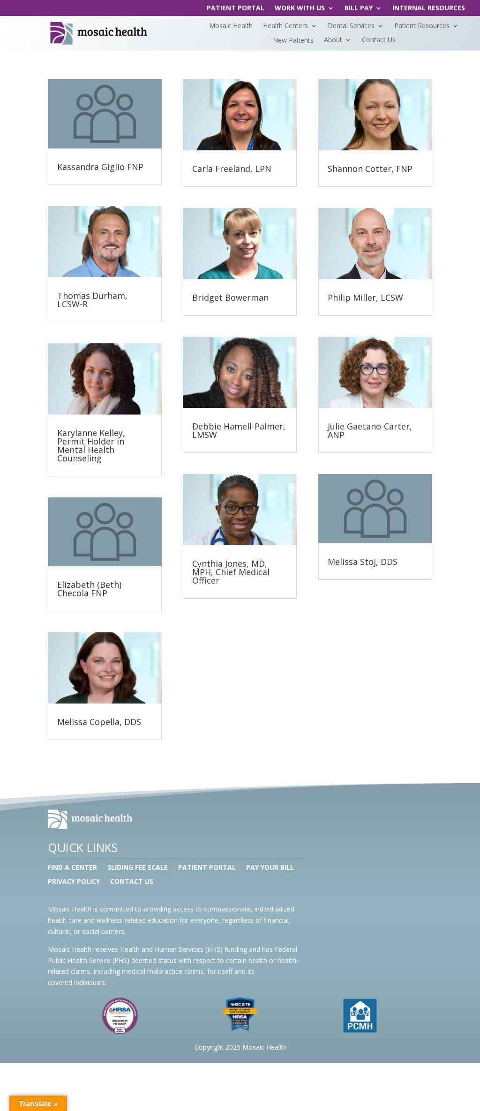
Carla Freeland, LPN (231, 168)
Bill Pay (359, 8)
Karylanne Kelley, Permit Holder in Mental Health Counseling (91, 445)
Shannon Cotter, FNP (370, 168)
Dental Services (351, 26)
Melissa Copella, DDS (99, 721)
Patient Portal (235, 8)
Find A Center (72, 868)
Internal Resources (428, 8)
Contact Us (379, 40)
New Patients (293, 40)
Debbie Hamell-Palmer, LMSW (238, 430)
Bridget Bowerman (230, 297)
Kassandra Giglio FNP (100, 166)
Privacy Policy (74, 882)
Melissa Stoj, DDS (363, 561)
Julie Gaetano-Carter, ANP (370, 430)
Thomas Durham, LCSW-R (92, 300)
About (333, 40)
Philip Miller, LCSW (365, 297)
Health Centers (285, 26)
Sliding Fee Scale (137, 868)
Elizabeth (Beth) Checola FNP (89, 589)
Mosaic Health (231, 26)
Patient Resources (422, 26)
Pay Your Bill (270, 868)
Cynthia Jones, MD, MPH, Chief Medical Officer (231, 572)
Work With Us (300, 8)
